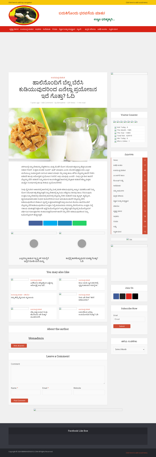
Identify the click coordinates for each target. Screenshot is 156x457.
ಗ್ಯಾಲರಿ (79, 29)
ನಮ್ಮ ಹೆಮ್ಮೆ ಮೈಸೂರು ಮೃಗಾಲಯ (22, 297)
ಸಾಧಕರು (38, 29)
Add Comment (47, 103)
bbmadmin (61, 103)
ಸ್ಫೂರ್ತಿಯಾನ (113, 29)
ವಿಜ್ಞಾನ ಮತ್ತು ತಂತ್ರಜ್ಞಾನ (67, 29)
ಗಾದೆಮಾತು (46, 29)
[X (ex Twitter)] (122, 296)
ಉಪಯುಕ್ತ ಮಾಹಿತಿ (26, 29)
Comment (15, 364)
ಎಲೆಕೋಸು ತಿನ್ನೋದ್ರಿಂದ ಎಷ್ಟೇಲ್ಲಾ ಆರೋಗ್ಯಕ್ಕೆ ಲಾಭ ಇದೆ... (41, 284)
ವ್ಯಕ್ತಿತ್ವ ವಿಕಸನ (14, 29)
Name (14, 388)
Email (45, 388)
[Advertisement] (78, 50)
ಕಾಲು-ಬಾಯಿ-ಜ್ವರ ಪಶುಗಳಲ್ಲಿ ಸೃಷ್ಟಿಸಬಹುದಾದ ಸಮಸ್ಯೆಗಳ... (88, 284)
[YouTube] (129, 296)
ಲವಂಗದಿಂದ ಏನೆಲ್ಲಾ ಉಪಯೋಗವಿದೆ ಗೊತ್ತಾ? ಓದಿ (88, 313)
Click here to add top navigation (20, 2)
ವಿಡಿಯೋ (26, 295)
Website (77, 388)
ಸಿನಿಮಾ (54, 29)
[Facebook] (116, 296)
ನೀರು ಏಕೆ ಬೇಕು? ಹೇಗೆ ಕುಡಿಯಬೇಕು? (86, 298)
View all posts (19, 345)
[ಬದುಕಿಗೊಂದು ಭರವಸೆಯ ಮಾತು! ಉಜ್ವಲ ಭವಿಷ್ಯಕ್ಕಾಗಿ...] (24, 15)
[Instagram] (135, 296)
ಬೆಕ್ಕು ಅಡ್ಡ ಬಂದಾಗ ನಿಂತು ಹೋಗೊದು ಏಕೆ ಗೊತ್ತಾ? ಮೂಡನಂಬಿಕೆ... (39, 314)
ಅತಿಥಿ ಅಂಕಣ (102, 29)
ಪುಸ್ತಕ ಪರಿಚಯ (90, 29)
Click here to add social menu (136, 2)
